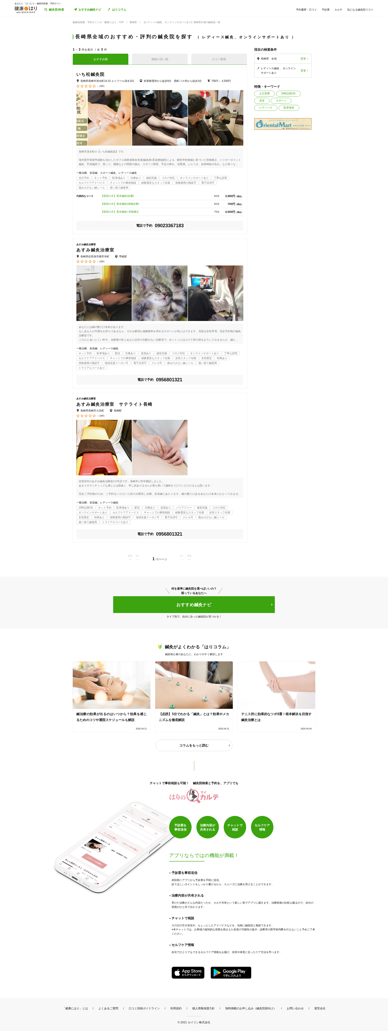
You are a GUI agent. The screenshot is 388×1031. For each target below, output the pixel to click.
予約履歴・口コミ (306, 9)
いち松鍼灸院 (90, 74)
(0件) (101, 86)
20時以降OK (288, 93)
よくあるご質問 (108, 1008)
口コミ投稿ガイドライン (144, 1008)
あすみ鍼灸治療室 (95, 249)
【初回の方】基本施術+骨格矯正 (120, 211)
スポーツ (281, 100)
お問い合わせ (295, 1008)
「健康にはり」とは (75, 1008)
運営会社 (320, 1008)
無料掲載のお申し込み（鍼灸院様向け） (250, 1008)
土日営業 (264, 93)
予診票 (326, 9)
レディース (265, 107)
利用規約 (176, 1008)
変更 (303, 58)
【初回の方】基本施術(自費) (117, 196)
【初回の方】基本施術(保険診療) (120, 204)
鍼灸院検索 (56, 9)
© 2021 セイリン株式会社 (194, 1022)
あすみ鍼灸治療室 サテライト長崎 (114, 404)
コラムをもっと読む (194, 745)
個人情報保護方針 (203, 1008)
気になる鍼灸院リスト (360, 9)
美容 (262, 100)
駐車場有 (289, 107)
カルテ (338, 9)
